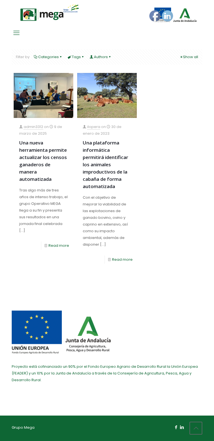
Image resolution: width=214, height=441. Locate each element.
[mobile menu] (16, 33)
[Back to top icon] (195, 428)
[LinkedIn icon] (182, 427)
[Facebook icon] (176, 427)
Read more (58, 245)
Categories (48, 57)
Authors (101, 57)
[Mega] (49, 12)
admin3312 (33, 126)
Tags (76, 57)
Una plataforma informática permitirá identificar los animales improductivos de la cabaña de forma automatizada (105, 164)
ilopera (93, 126)
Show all (190, 57)
